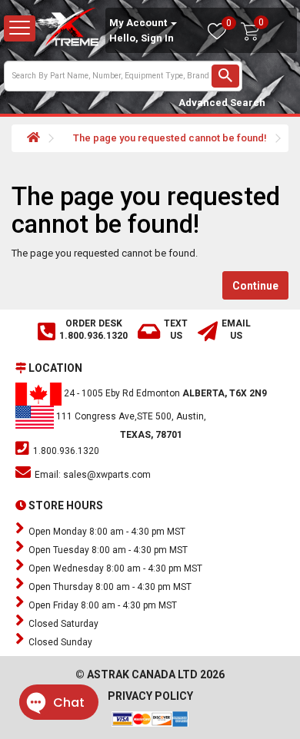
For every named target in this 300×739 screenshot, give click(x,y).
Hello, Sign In (141, 38)
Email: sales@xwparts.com (91, 474)
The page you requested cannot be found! (170, 138)
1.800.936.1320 (65, 451)
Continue (255, 286)
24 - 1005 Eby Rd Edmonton (164, 393)
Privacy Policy (150, 696)
